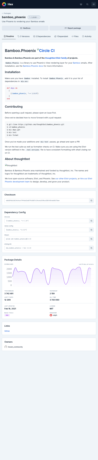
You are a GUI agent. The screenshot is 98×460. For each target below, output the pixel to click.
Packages (7, 13)
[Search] (87, 4)
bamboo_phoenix (14, 17)
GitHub (7, 331)
